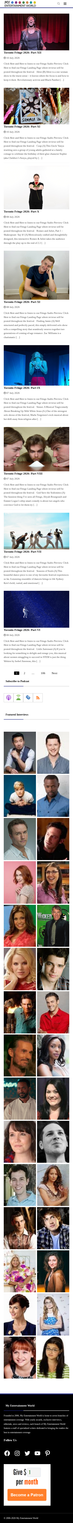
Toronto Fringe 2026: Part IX (22, 387)
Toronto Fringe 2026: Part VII (22, 551)
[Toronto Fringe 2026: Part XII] (36, 32)
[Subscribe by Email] (28, 697)
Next (54, 673)
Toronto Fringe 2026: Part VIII (23, 473)
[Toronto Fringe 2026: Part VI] (36, 609)
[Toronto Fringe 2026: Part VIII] (36, 449)
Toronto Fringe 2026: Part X (21, 211)
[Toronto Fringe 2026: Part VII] (36, 531)
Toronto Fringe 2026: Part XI (22, 126)
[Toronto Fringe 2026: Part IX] (36, 365)
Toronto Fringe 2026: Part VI (22, 629)
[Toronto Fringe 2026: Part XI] (36, 106)
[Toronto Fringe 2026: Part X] (36, 187)
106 (43, 673)
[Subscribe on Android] (18, 697)
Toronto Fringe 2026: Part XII (22, 52)
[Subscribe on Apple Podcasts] (8, 697)
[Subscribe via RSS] (38, 697)
